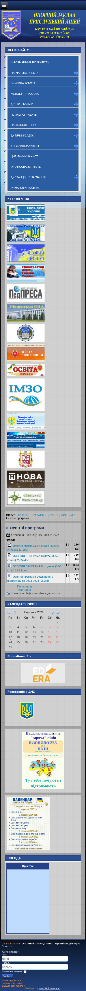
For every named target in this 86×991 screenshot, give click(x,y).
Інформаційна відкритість (43, 593)
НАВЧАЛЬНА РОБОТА (24, 73)
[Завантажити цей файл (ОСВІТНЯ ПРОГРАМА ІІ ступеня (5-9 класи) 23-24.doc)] (10, 556)
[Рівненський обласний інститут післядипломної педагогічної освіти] (25, 341)
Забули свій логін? (12, 983)
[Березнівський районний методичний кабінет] (25, 448)
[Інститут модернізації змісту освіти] (25, 411)
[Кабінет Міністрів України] (25, 261)
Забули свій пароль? (13, 985)
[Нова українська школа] (25, 488)
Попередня (24, 586)
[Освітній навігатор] (25, 504)
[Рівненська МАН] (25, 468)
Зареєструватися (11, 980)
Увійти (7, 976)
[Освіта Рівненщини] (25, 376)
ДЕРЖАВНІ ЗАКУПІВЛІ (25, 145)
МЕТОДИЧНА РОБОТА (25, 93)
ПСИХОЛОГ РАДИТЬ (24, 114)
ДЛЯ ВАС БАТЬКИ (22, 104)
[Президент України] (25, 221)
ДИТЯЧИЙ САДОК (22, 135)
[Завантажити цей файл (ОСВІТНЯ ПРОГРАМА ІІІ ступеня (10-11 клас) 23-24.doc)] (10, 566)
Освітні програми (27, 528)
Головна (22, 514)
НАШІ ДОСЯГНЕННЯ (24, 125)
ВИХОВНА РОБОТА (23, 83)
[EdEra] (43, 682)
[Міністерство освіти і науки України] (25, 281)
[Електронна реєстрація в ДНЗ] (27, 722)
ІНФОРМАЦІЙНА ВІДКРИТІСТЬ (30, 62)
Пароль (6, 963)
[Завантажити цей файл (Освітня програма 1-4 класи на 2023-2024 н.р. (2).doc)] (10, 545)
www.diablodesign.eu (49, 988)
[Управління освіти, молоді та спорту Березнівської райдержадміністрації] (25, 429)
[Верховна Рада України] (25, 241)
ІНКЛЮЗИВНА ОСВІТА (25, 187)
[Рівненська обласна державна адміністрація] (25, 321)
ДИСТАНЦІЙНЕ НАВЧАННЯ (28, 177)
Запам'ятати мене (12, 971)
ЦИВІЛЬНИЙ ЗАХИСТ (24, 156)
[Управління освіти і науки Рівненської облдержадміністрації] (25, 361)
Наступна (24, 589)
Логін (4, 954)
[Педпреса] (25, 301)
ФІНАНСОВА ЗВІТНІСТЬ (26, 166)
